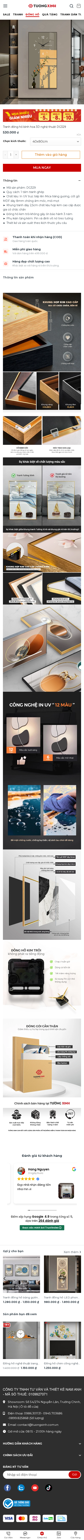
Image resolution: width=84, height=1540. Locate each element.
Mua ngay (42, 168)
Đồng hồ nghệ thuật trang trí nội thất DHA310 (20, 1364)
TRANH (18, 14)
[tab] (20, 1314)
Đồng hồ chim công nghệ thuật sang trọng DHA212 (61, 1364)
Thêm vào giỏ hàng (51, 155)
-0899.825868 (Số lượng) (26, 1418)
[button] (5, 6)
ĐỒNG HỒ (32, 14)
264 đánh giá (48, 1221)
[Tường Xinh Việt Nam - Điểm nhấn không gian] (42, 6)
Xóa (79, 134)
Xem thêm (71, 1252)
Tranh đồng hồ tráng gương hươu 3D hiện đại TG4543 (21, 1298)
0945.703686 (52, 1413)
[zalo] (23, 1487)
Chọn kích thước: (14, 141)
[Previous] (5, 1278)
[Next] (79, 1278)
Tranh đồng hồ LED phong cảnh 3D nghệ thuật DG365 (62, 1298)
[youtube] (36, 1487)
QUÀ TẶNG (49, 14)
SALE (6, 14)
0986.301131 (32, 1413)
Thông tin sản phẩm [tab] (18, 277)
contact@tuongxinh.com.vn (37, 1425)
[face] (9, 1487)
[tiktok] (50, 1487)
